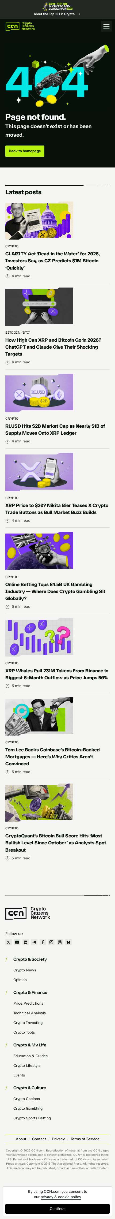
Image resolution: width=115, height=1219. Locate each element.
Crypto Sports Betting (32, 1118)
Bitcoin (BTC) (17, 332)
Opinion (20, 980)
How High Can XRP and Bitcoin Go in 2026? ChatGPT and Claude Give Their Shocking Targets (53, 347)
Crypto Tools (24, 1032)
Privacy (58, 1139)
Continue (58, 1208)
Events (19, 1075)
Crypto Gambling (28, 1108)
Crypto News (24, 970)
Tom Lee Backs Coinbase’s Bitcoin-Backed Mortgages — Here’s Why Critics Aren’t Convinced (52, 757)
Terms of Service (85, 1139)
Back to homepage (25, 151)
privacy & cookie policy (61, 1197)
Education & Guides (30, 1056)
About (21, 1139)
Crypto (12, 246)
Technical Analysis (29, 1013)
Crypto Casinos (26, 1099)
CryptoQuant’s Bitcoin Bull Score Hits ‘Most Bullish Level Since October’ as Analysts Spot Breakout (55, 843)
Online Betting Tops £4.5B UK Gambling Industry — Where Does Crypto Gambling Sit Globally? (55, 591)
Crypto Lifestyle (27, 1065)
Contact (39, 1139)
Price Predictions (28, 1003)
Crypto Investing (28, 1022)
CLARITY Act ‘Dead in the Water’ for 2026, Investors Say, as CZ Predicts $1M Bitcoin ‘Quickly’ (52, 261)
